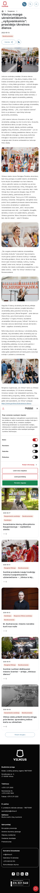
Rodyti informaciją (28, 464)
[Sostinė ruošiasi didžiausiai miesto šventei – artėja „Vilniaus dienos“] (20, 679)
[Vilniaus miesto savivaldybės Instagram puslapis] (17, 873)
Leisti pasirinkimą (20, 477)
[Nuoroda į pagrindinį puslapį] (2, 11)
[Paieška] (30, 4)
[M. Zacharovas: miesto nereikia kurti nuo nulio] (20, 631)
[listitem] (20, 527)
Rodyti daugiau (20, 735)
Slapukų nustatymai (8, 835)
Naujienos (11, 11)
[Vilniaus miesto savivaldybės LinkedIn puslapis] (22, 873)
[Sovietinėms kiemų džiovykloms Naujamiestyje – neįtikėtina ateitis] (20, 534)
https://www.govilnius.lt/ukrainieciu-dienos (16, 403)
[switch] (35, 445)
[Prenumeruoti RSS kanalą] (18, 42)
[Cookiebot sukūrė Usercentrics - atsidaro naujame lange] (25, 408)
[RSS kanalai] (26, 873)
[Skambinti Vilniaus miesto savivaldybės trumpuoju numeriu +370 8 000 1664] (24, 4)
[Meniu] (36, 4)
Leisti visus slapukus (20, 470)
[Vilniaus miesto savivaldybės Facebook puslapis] (13, 873)
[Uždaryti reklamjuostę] (37, 408)
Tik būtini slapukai (20, 483)
